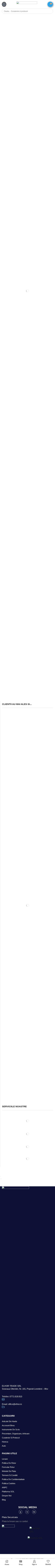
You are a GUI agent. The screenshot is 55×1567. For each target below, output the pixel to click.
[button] (4, 4)
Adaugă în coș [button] (9, 687)
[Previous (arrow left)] (0, 1178)
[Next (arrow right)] (1, 1178)
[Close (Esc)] (0, 1176)
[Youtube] (34, 1512)
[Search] (50, 11)
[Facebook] (20, 1512)
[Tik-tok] (27, 1512)
